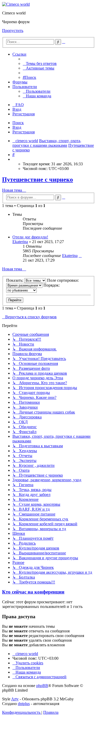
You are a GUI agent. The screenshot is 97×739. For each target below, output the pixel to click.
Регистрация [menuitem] (23, 114)
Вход (16, 127)
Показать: (15, 280)
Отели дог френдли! (30, 237)
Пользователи (24, 86)
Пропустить (12, 30)
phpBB (42, 685)
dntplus (24, 703)
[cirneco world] (16, 4)
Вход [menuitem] (16, 109)
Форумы (19, 82)
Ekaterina (20, 241)
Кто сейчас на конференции (33, 592)
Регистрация (23, 132)
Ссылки (19, 54)
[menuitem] (40, 63)
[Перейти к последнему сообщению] (80, 255)
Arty (15, 699)
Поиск (18, 123)
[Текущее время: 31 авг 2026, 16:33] (14, 159)
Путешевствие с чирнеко (37, 179)
